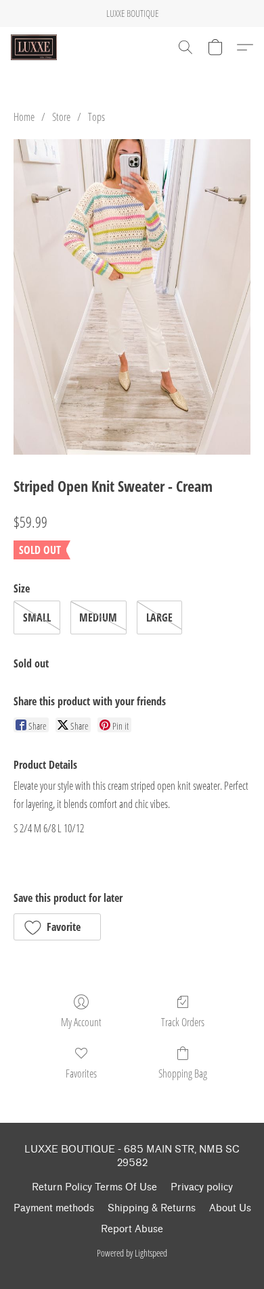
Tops (96, 116)
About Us (230, 1208)
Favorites (81, 1073)
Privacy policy (202, 1187)
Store (61, 116)
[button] (35, 47)
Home (24, 116)
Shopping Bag (182, 1073)
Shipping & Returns (152, 1208)
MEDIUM (98, 617)
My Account (81, 1022)
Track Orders (182, 1022)
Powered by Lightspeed (132, 1252)
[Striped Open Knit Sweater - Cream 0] (132, 297)
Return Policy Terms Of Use (94, 1187)
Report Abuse (132, 1229)
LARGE (159, 617)
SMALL (37, 617)
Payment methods (54, 1208)
